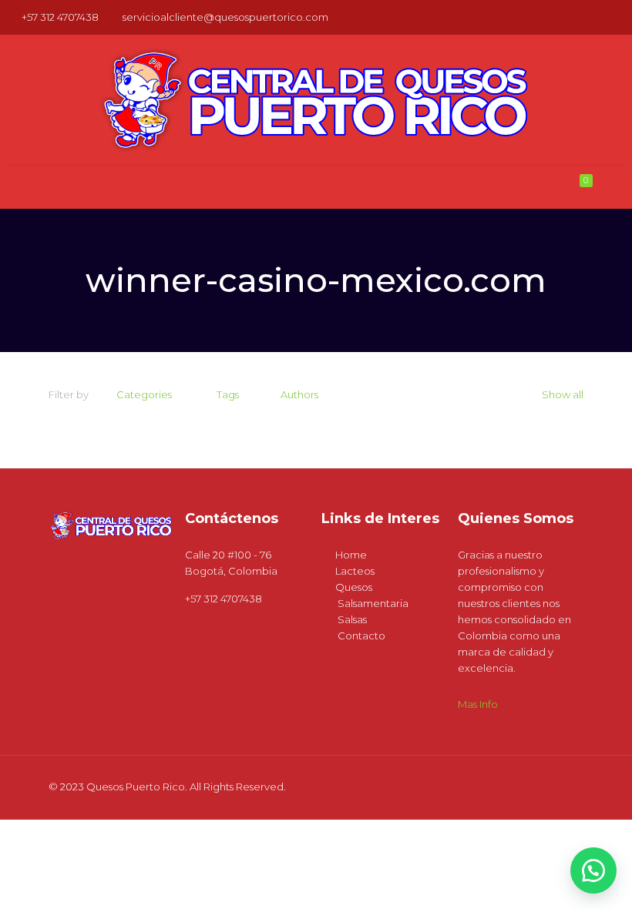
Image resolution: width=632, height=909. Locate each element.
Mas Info (478, 704)
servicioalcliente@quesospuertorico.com (225, 17)
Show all (562, 394)
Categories (144, 394)
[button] (593, 870)
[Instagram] (618, 16)
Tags (228, 394)
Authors (299, 394)
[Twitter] (597, 16)
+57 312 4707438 (60, 17)
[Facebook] (576, 16)
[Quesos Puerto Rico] (315, 100)
